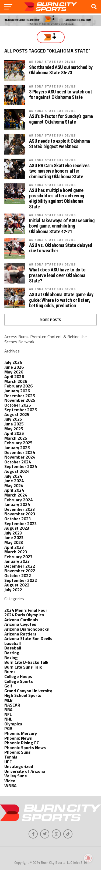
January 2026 (17, 390)
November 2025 (19, 400)
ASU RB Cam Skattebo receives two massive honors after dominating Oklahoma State (59, 171)
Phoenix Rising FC (21, 742)
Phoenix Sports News (25, 747)
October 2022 (17, 575)
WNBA (10, 785)
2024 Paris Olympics (24, 615)
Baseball (12, 648)
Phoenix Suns (17, 752)
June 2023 (14, 537)
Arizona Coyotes (20, 624)
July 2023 (13, 533)
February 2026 (18, 386)
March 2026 (15, 381)
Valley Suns (15, 776)
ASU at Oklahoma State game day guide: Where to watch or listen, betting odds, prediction (61, 300)
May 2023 (13, 542)
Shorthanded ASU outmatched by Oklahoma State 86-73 (61, 70)
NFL (8, 714)
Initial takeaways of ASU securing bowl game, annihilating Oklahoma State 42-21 (62, 226)
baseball (12, 643)
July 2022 (13, 589)
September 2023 (20, 523)
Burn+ (10, 671)
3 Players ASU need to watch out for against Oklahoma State (60, 94)
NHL (8, 719)
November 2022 (19, 570)
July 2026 (13, 362)
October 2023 (17, 518)
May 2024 (13, 485)
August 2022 (16, 585)
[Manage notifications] (88, 858)
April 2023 (14, 547)
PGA (8, 728)
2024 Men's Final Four (25, 610)
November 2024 (19, 457)
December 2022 (19, 566)
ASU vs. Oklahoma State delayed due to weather (60, 248)
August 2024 (16, 471)
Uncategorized (18, 766)
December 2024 (19, 452)
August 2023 (16, 528)
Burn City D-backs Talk (26, 662)
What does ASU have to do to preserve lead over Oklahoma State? (57, 275)
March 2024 (15, 495)
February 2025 (18, 442)
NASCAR (12, 705)
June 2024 (14, 480)
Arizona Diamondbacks (26, 629)
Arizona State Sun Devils (52, 61)
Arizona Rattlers (20, 634)
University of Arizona (24, 771)
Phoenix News (18, 738)
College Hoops (18, 676)
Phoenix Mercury (20, 733)
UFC (8, 762)
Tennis (10, 757)
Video (9, 780)
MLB (8, 700)
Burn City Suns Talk (23, 667)
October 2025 (17, 405)
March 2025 (15, 438)
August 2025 (16, 414)
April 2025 (14, 433)
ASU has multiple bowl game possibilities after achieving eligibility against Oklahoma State (56, 198)
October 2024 (17, 462)
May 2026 (13, 372)
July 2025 (13, 419)
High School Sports (22, 695)
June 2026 (14, 367)
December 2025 (19, 395)
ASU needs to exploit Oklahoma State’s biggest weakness (59, 143)
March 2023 (15, 551)
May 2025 (13, 428)
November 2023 (19, 514)
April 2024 (14, 490)
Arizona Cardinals (21, 619)
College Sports (18, 681)
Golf (8, 686)
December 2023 (19, 509)
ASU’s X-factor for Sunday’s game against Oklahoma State (61, 119)
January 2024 (17, 504)
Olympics (13, 724)
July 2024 (13, 476)
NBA (8, 709)
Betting (11, 652)
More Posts (50, 319)
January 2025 (17, 447)
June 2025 (14, 424)
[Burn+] (51, 37)
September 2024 (20, 466)
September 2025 (20, 409)
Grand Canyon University (28, 690)
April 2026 (14, 376)
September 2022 (20, 580)
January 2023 (17, 561)
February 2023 (18, 556)
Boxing (11, 657)
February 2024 (18, 500)
